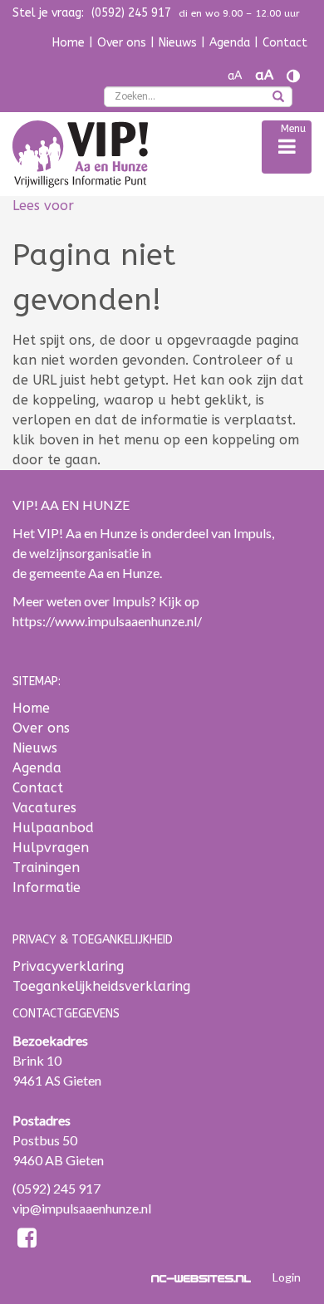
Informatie (46, 887)
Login (286, 1277)
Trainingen (46, 867)
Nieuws (178, 43)
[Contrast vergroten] (293, 76)
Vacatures (44, 808)
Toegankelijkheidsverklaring (101, 986)
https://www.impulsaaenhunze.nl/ (107, 621)
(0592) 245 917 (56, 1188)
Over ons (121, 43)
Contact (285, 43)
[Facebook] (27, 1240)
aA (235, 76)
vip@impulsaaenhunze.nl (81, 1208)
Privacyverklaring (68, 966)
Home (68, 43)
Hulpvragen (50, 847)
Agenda (229, 43)
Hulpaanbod (53, 828)
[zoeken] (278, 98)
